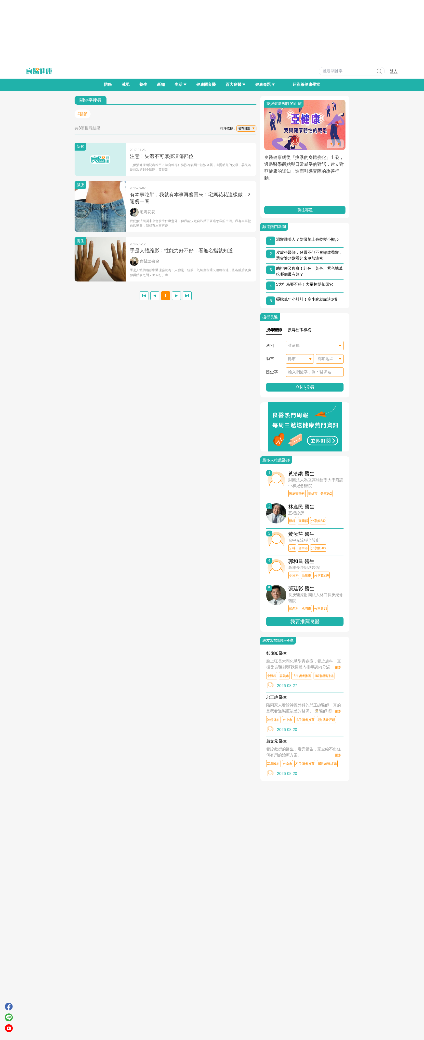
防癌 (108, 84)
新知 (161, 84)
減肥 (126, 84)
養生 (143, 84)
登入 (394, 71)
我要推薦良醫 (305, 621)
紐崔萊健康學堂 (306, 84)
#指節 (83, 114)
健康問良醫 (206, 84)
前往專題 (305, 210)
